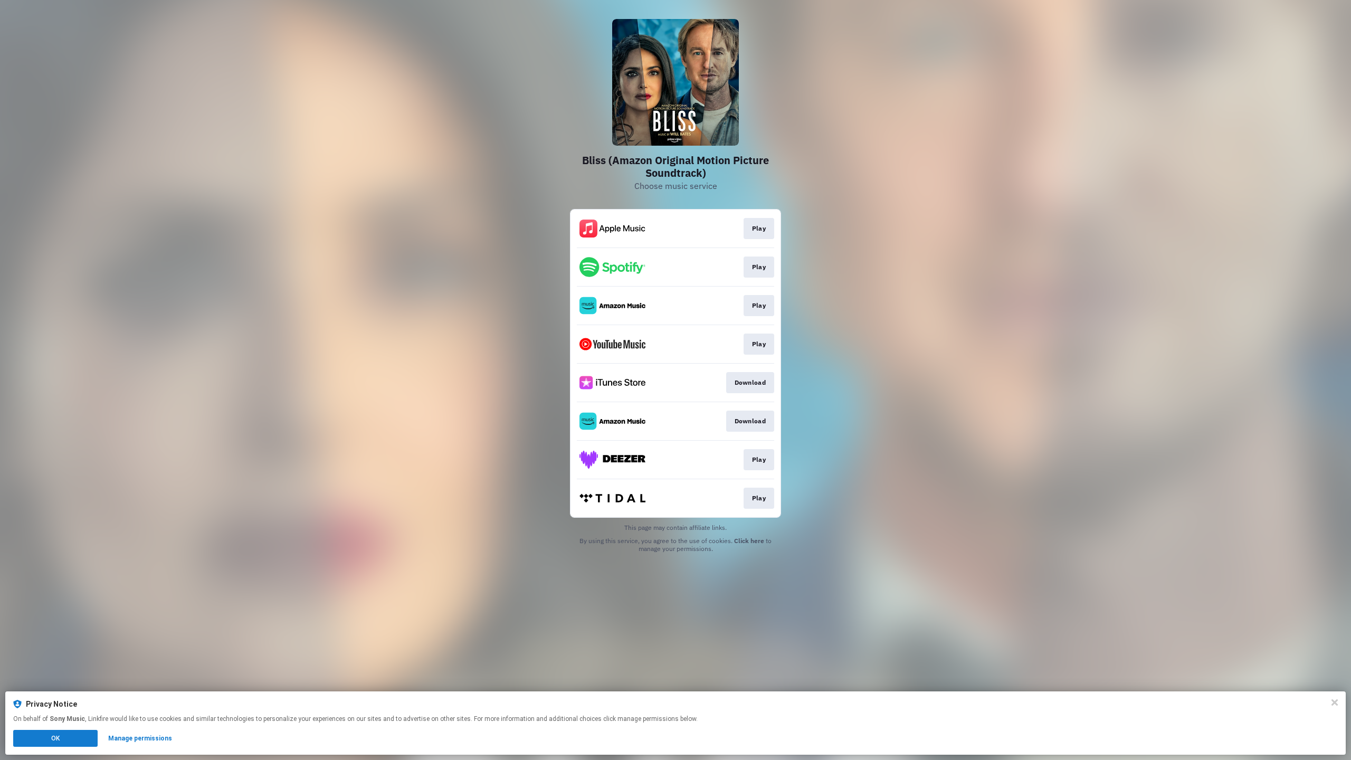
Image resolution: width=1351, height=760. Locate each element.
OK (55, 738)
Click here (749, 541)
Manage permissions (140, 738)
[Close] (1334, 702)
